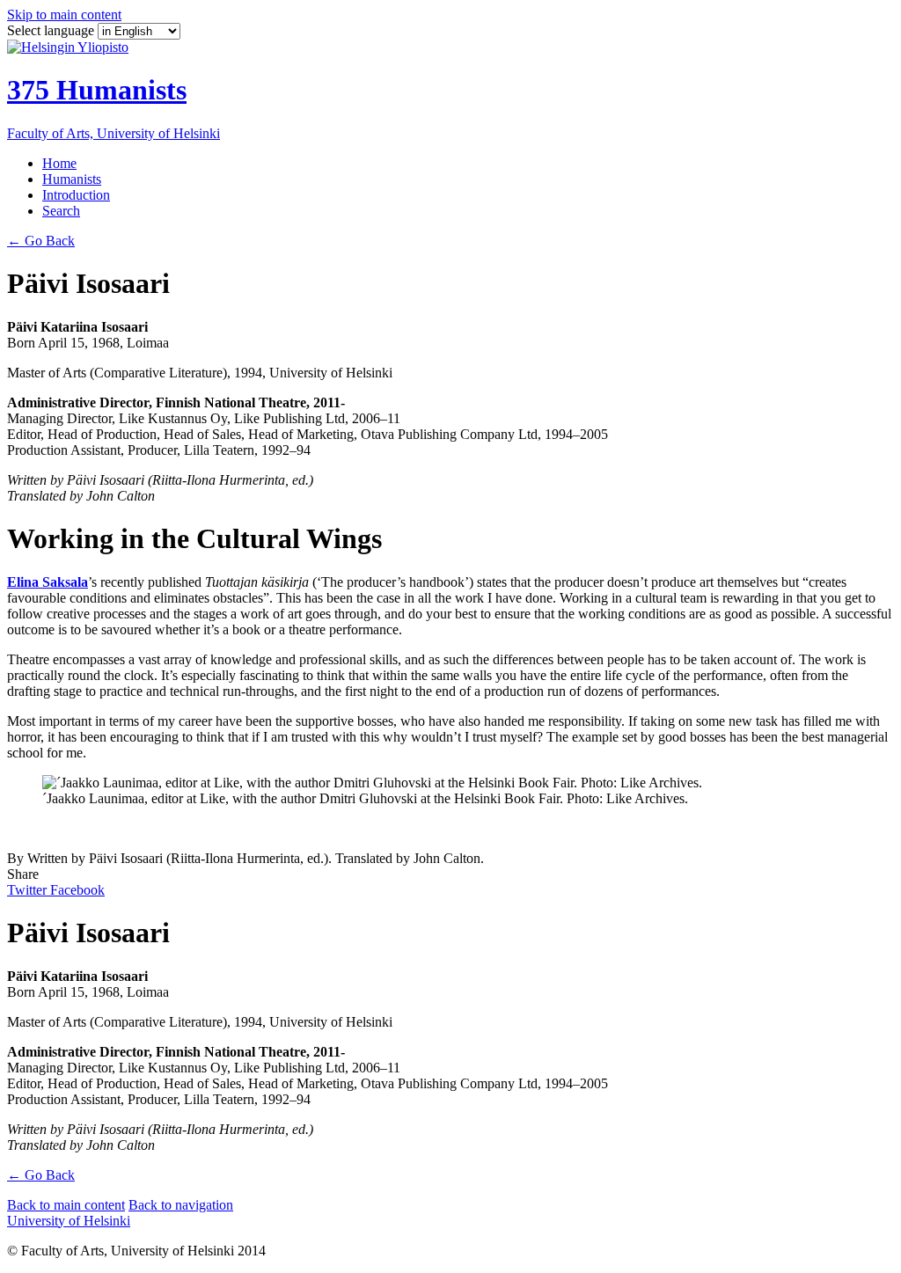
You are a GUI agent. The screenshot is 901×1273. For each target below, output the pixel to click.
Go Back (41, 240)
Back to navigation (180, 1204)
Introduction (76, 194)
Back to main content (66, 1204)
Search (61, 210)
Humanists (71, 179)
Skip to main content (64, 14)
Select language (52, 30)
